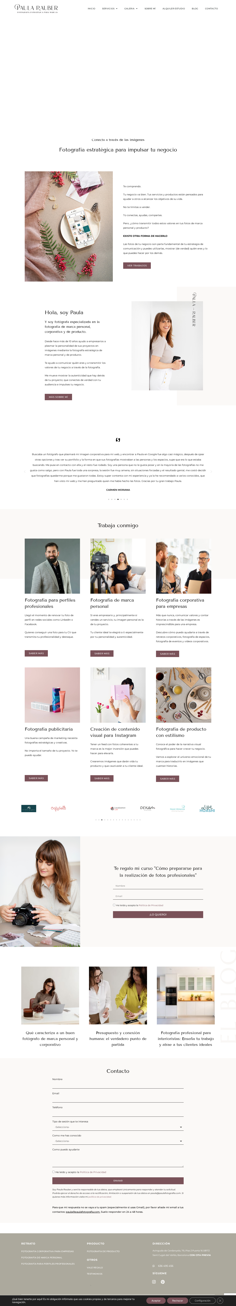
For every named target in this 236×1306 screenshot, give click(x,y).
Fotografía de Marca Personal (41, 1257)
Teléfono (57, 1107)
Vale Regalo (95, 1267)
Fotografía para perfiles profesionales (47, 1263)
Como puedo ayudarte (65, 1149)
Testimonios (94, 1273)
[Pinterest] (163, 1282)
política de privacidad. (100, 1196)
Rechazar (177, 1300)
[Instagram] (154, 1282)
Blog (195, 8)
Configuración (202, 1300)
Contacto (211, 8)
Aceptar (156, 1300)
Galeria (129, 8)
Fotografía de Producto (103, 1251)
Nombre (57, 1079)
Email (55, 1093)
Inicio (91, 8)
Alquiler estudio (174, 8)
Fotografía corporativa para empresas (47, 1251)
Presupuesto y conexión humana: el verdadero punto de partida (118, 1038)
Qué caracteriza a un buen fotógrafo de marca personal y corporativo (50, 1038)
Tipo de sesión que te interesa (70, 1121)
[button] (24, 471)
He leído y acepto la (139, 905)
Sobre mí (150, 8)
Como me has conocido (66, 1135)
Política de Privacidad (151, 905)
